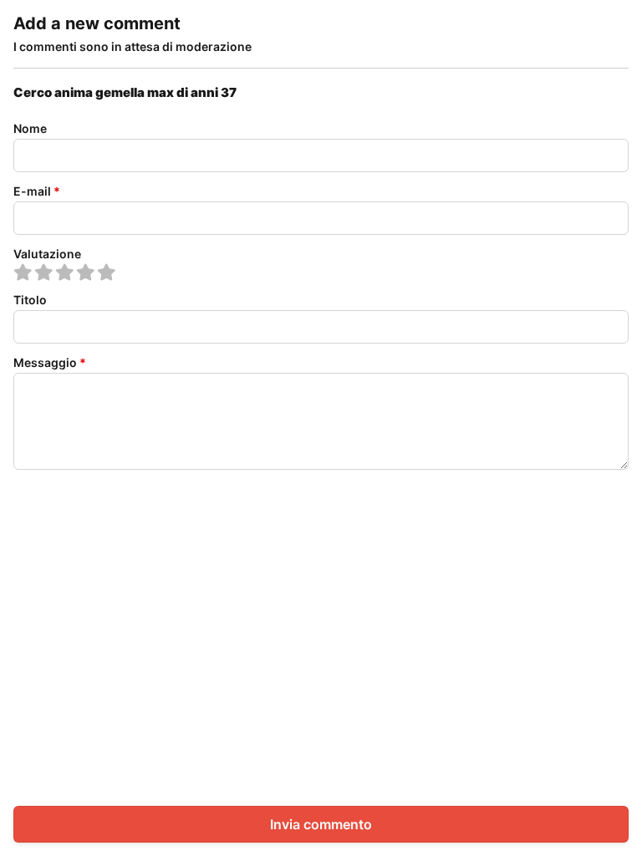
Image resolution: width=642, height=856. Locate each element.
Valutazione (47, 254)
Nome (30, 128)
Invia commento (321, 824)
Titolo (30, 300)
